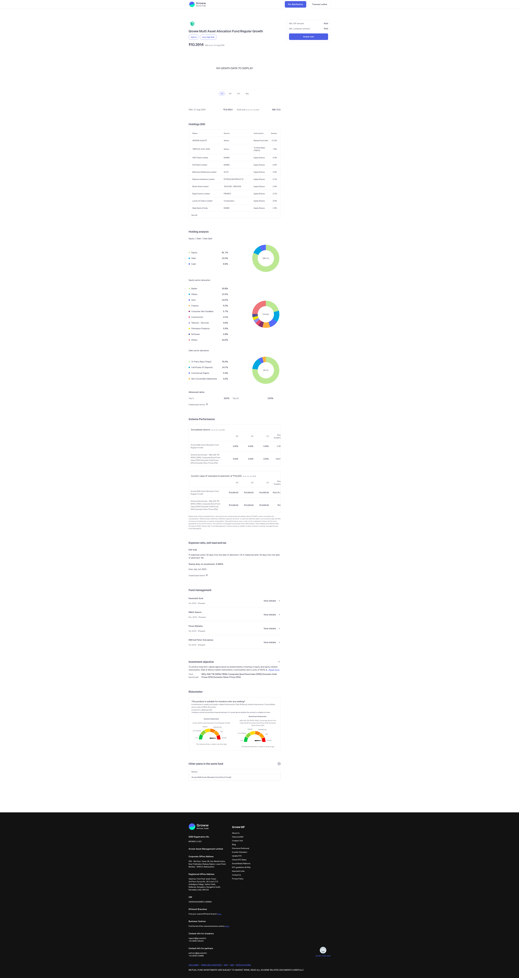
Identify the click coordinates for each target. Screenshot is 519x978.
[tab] (222, 93)
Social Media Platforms (241, 863)
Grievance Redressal (240, 848)
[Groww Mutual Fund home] (198, 4)
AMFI (226, 965)
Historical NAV (238, 837)
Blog (234, 844)
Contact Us (236, 875)
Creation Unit (237, 840)
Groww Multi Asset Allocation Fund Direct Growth (211, 777)
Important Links (238, 871)
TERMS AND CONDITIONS (211, 965)
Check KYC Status (239, 859)
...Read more (273, 670)
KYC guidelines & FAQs (241, 867)
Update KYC (237, 856)
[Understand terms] (206, 404)
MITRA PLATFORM (243, 965)
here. (219, 914)
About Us (235, 833)
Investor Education (239, 852)
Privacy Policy (237, 878)
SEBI (232, 965)
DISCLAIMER (194, 965)
